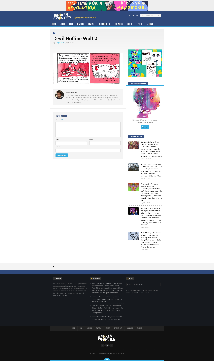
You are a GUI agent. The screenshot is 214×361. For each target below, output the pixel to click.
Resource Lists (104, 24)
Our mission (57, 295)
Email (91, 139)
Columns (89, 328)
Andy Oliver (60, 43)
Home (54, 24)
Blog (71, 24)
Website (58, 147)
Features (80, 24)
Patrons (150, 24)
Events (139, 24)
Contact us (119, 24)
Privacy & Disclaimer (117, 354)
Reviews (91, 24)
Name (57, 139)
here (147, 293)
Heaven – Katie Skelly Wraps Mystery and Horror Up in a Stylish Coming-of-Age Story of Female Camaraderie (107, 299)
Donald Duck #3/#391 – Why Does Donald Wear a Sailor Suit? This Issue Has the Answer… (108, 318)
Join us (65, 295)
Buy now (145, 127)
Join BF (130, 24)
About (63, 24)
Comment (59, 120)
